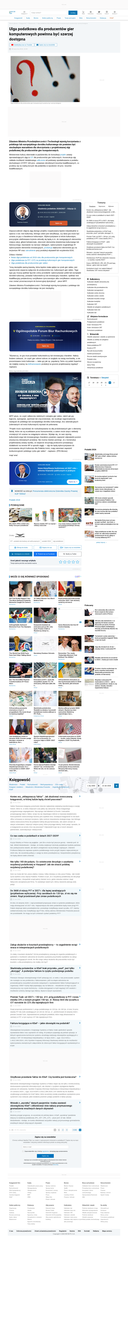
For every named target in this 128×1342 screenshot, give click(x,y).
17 (89, 382)
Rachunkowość (92, 319)
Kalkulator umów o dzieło (95, 296)
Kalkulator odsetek (69, 1215)
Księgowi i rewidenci (16, 787)
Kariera (72, 1231)
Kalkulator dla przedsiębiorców (97, 287)
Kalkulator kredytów (93, 301)
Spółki (66, 1188)
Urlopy (29, 1192)
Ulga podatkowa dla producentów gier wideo (29, 263)
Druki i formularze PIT (94, 325)
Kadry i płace (13, 1217)
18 (93, 382)
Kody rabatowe (105, 1212)
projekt (63, 155)
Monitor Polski (50, 1210)
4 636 (75, 1130)
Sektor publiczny (47, 18)
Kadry (28, 18)
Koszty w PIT (91, 348)
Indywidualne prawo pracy (35, 1186)
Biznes (36, 18)
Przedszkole (31, 1208)
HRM (28, 1197)
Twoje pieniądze (70, 18)
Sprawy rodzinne (51, 1186)
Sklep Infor (49, 1197)
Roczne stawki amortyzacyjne (97, 356)
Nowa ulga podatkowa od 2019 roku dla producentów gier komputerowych (41, 257)
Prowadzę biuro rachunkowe (90, 1188)
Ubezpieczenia (31, 1190)
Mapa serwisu (107, 1231)
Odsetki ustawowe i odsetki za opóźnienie (101, 337)
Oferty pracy (104, 1221)
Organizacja (12, 1208)
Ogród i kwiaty (105, 1195)
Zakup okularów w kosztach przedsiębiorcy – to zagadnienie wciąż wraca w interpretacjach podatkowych (101, 227)
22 (110, 382)
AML (83, 1197)
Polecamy (89, 605)
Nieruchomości (91, 18)
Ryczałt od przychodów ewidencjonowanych (95, 352)
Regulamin (62, 1231)
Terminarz (94, 377)
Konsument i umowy (52, 1190)
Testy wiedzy (31, 1224)
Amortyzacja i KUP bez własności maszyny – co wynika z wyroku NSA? (101, 259)
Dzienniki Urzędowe (51, 1212)
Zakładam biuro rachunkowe (90, 1186)
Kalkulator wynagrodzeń (95, 290)
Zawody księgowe (14, 1195)
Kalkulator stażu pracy (70, 1217)
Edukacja (103, 18)
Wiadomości (32, 23)
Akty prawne (50, 1205)
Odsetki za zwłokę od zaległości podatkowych (97, 341)
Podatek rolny (91, 359)
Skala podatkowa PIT (94, 345)
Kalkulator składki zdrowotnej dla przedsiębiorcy (98, 283)
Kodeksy (48, 1219)
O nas (11, 1231)
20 (101, 382)
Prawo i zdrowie (50, 1199)
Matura (29, 1219)
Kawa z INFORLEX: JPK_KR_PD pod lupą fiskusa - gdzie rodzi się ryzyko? (101, 264)
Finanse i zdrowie (69, 1197)
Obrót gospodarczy (46, 784)
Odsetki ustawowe (87, 1217)
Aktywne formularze (99, 316)
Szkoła (29, 1210)
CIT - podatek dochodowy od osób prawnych (25, 541)
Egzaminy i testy (32, 1215)
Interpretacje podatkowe (95, 367)
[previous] (55, 1130)
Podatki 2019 (14, 500)
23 (114, 382)
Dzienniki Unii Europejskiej (53, 1215)
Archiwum (103, 1210)
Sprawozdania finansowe (89, 1195)
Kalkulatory (95, 279)
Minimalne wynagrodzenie (90, 1210)
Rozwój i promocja (14, 1215)
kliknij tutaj (55, 1164)
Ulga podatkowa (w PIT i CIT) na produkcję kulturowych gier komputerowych (42, 260)
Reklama (96, 1231)
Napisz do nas (47, 547)
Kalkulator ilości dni (93, 310)
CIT (31, 157)
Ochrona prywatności (23, 1231)
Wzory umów (104, 1215)
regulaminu (45, 1151)
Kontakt (87, 1231)
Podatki (22, 784)
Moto (81, 18)
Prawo (59, 18)
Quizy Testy (91, 365)
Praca (47, 1195)
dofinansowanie (34, 364)
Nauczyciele (31, 1212)
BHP (28, 1195)
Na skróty (104, 1205)
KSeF (112, 18)
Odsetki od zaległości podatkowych (99, 307)
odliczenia (41, 160)
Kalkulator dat (91, 312)
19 (97, 382)
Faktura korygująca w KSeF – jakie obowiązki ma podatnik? (98, 243)
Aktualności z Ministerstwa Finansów (37, 787)
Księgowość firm (14, 1183)
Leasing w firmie (69, 1195)
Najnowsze (102, 206)
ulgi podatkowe (58, 541)
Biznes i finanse (68, 1186)
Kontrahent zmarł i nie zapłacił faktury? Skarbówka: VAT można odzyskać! (99, 269)
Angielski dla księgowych (60, 787)
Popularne (92, 206)
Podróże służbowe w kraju (90, 1208)
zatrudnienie (30, 250)
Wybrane (111, 206)
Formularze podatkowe (94, 330)
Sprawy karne (50, 1188)
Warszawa (57, 336)
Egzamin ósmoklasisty (34, 1221)
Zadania (11, 1212)
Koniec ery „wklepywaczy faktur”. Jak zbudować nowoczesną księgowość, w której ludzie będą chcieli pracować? (101, 211)
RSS (79, 1231)
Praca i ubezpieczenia (70, 1190)
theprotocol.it (104, 1219)
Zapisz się (58, 223)
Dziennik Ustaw (50, 1208)
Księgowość (18, 18)
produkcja (48, 248)
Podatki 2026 (90, 449)
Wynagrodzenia (32, 1188)
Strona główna (13, 23)
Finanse (103, 1190)
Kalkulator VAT (92, 304)
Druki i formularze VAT (94, 327)
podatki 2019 (46, 541)
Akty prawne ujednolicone (53, 1217)
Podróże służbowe (87, 1215)
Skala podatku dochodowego (90, 1219)
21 (106, 382)
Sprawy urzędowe (51, 1192)
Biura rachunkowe (88, 1183)
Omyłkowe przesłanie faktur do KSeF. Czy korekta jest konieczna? (100, 248)
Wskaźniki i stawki (88, 1205)
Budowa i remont (106, 1192)
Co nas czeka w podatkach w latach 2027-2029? (101, 216)
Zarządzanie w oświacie (34, 1217)
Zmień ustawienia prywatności (45, 1231)
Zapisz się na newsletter (72, 547)
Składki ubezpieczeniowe (89, 1212)
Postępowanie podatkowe (95, 322)
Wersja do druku (22, 547)
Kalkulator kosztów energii (96, 298)
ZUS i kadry (59, 784)
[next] (80, 1130)
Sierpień (105, 377)
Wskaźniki (94, 334)
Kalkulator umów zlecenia (95, 293)
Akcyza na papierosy (94, 362)
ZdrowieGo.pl (105, 1208)
